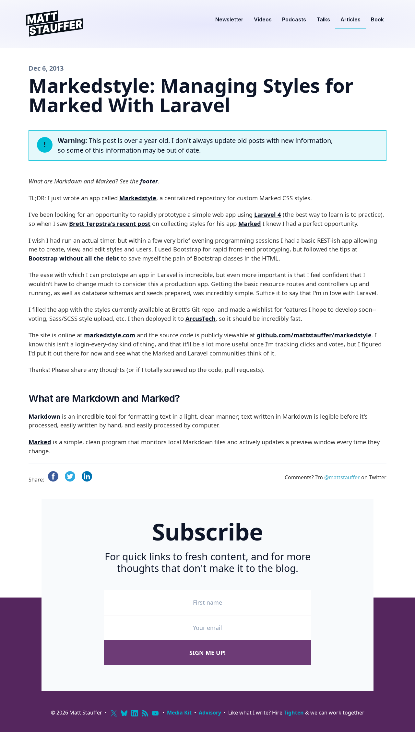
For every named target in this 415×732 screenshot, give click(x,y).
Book (377, 19)
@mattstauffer (342, 477)
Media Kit (179, 712)
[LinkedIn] (134, 713)
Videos (263, 19)
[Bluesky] (124, 713)
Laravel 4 (267, 214)
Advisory (210, 712)
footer (149, 181)
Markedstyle (137, 198)
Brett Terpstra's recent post (109, 223)
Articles (350, 19)
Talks (323, 19)
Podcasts (294, 19)
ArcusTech (200, 318)
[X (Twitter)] (114, 713)
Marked (249, 223)
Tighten (294, 712)
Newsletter (229, 19)
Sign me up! (207, 652)
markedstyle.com (109, 335)
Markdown (44, 416)
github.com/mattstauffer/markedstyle (314, 335)
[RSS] (145, 713)
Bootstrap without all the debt (74, 258)
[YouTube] (155, 713)
